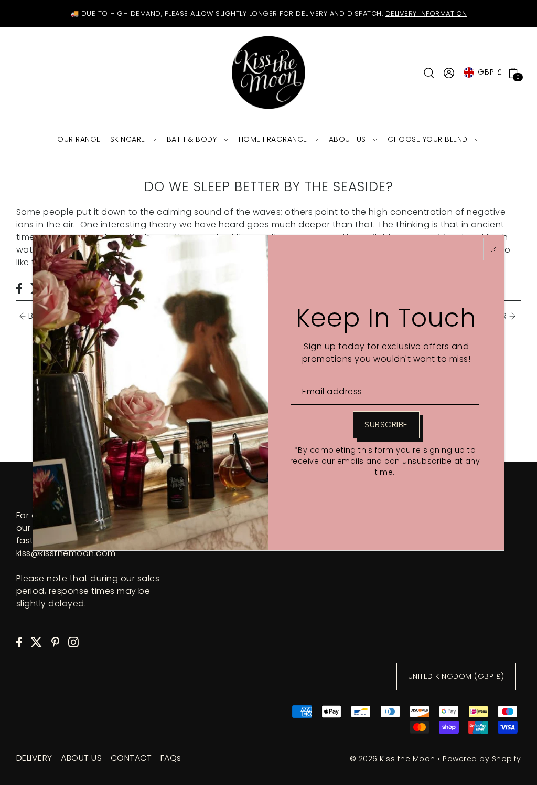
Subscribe (386, 424)
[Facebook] (19, 641)
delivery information (426, 13)
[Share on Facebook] (19, 287)
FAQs (170, 758)
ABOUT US (81, 758)
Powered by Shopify (482, 758)
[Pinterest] (55, 641)
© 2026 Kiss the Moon (392, 758)
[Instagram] (73, 641)
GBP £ (490, 72)
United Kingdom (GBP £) (456, 676)
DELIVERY (34, 758)
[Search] (429, 72)
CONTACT (131, 758)
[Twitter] (36, 641)
